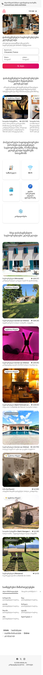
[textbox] (11, 59)
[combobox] (20, 52)
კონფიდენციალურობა (16, 665)
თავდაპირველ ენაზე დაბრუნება (15, 5)
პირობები (29, 665)
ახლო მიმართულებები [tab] (10, 591)
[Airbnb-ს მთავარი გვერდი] (4, 11)
